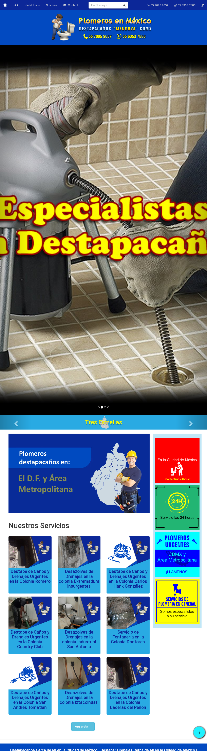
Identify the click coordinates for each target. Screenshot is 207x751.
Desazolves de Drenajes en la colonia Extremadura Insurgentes (79, 579)
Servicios (31, 5)
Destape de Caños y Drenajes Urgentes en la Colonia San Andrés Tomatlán (30, 700)
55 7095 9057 (159, 5)
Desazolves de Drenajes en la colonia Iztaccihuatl (79, 697)
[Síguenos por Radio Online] (203, 5)
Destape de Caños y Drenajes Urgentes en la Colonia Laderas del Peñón (128, 700)
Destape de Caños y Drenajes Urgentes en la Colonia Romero (30, 576)
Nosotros (51, 5)
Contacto (72, 5)
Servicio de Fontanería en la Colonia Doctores (128, 637)
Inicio (16, 5)
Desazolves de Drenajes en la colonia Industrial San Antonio (79, 639)
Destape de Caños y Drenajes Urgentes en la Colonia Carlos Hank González (128, 579)
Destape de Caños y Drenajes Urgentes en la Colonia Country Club (30, 639)
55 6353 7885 (186, 5)
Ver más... (83, 726)
